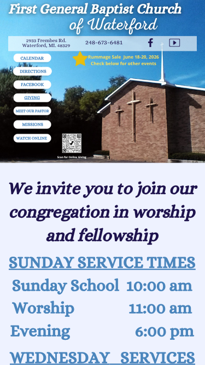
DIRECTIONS (33, 71)
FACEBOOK (32, 84)
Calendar (32, 57)
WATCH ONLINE (31, 138)
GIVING (32, 97)
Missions (32, 124)
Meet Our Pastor (32, 111)
